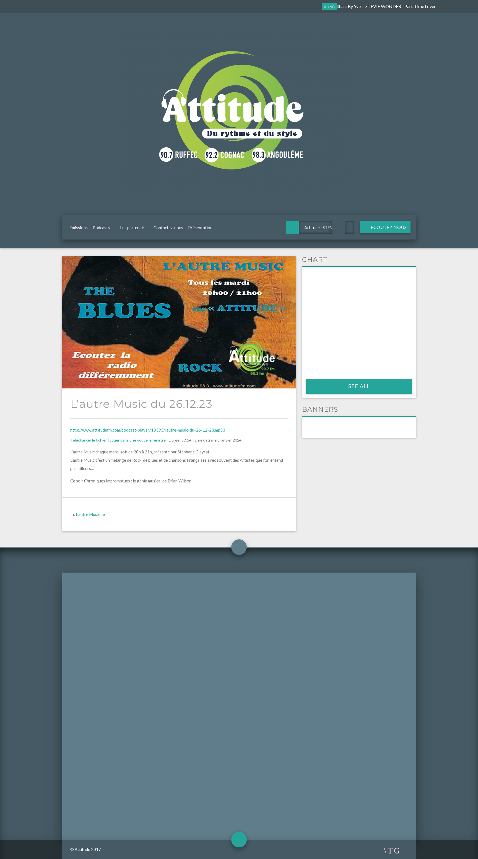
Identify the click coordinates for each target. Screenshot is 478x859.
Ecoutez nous (388, 227)
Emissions (78, 227)
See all (359, 386)
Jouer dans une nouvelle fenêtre (138, 440)
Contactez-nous (168, 227)
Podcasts (101, 227)
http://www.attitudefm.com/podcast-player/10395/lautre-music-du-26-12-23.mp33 (147, 429)
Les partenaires (134, 227)
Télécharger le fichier (88, 440)
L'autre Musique (90, 514)
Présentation (200, 227)
